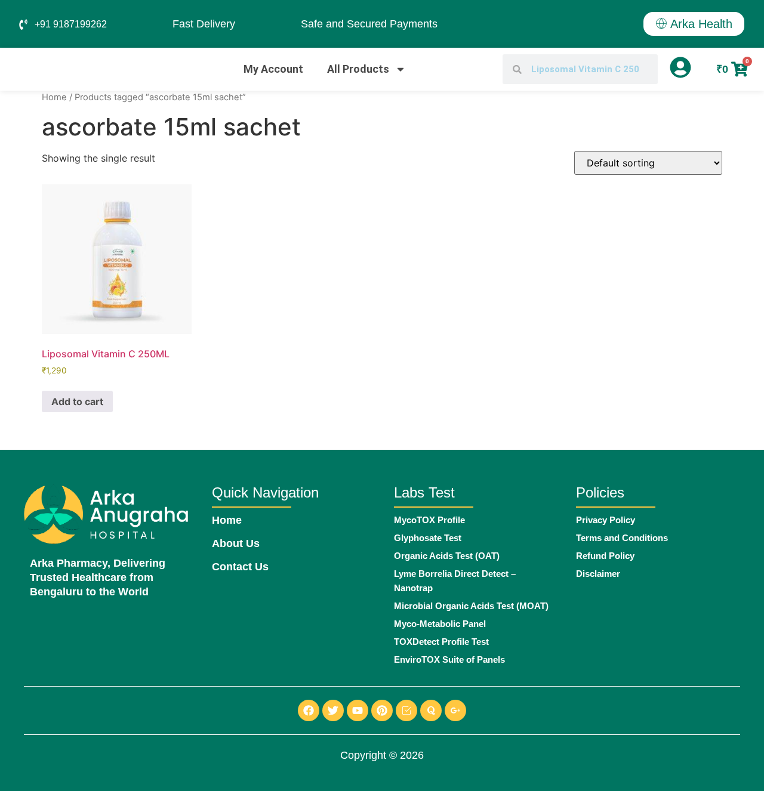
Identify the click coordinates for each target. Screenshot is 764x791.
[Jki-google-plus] (455, 710)
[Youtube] (357, 710)
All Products (358, 69)
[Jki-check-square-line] (406, 710)
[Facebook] (308, 710)
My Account (273, 69)
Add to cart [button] (77, 401)
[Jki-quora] (431, 710)
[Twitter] (333, 710)
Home (54, 97)
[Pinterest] (382, 710)
